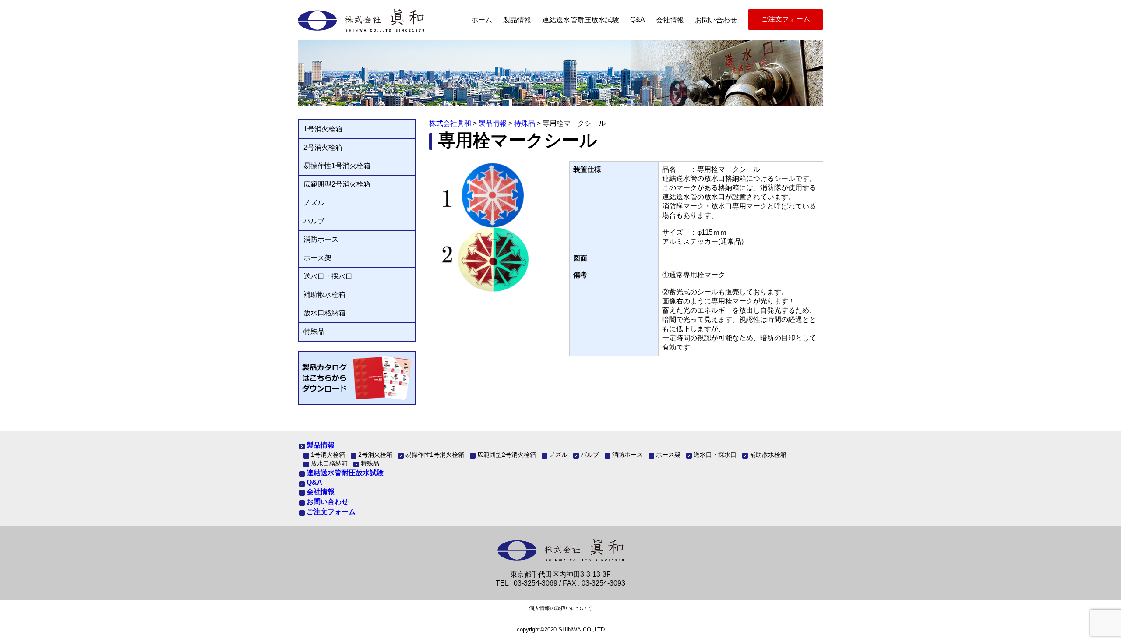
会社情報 (670, 20)
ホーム (481, 20)
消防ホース (320, 239)
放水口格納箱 (324, 313)
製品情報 (517, 20)
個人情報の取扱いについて (560, 608)
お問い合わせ (716, 20)
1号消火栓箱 (322, 129)
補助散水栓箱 (324, 294)
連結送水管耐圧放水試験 (580, 20)
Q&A (637, 19)
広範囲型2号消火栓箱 (336, 184)
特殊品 (313, 331)
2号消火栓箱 (322, 147)
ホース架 (317, 257)
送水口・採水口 (328, 276)
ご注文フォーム (785, 19)
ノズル (313, 202)
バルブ (313, 221)
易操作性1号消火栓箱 (336, 165)
